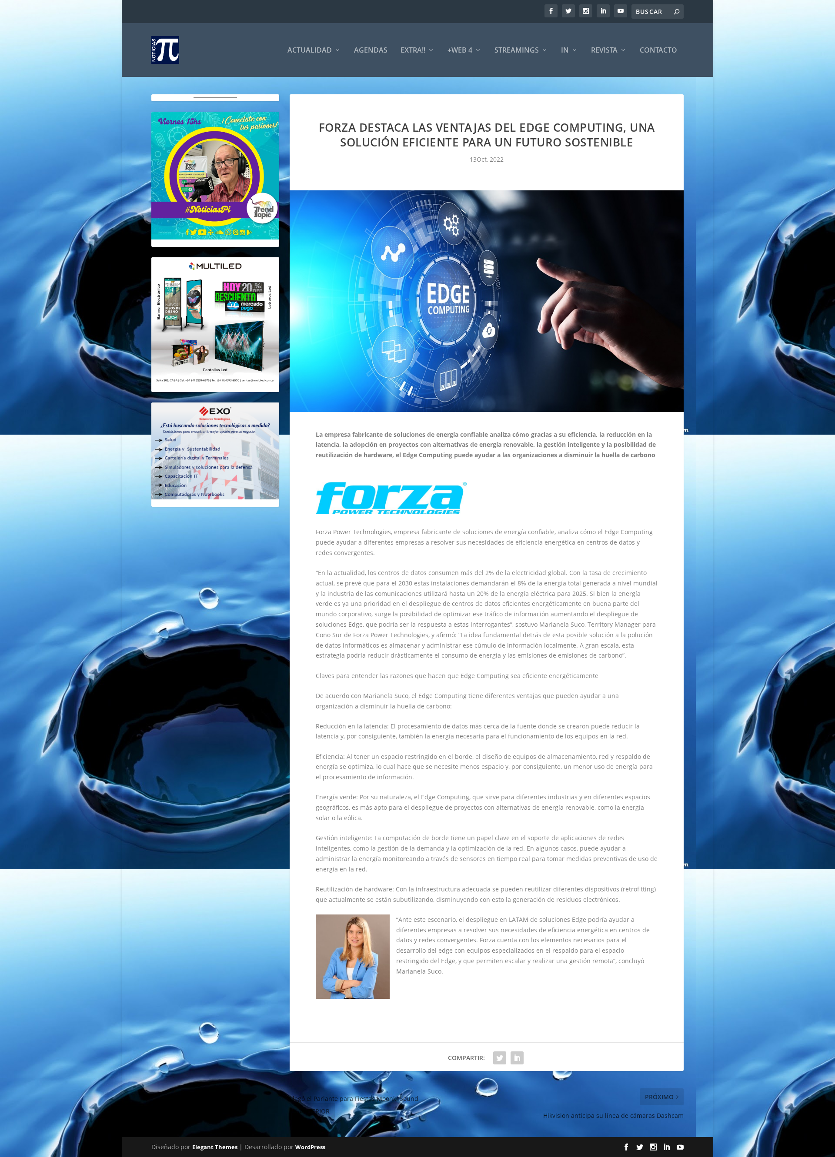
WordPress (310, 1147)
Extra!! (413, 51)
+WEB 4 (460, 51)
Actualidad (309, 51)
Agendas (370, 51)
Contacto (658, 51)
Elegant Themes (214, 1147)
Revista (604, 51)
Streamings (516, 51)
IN (565, 51)
